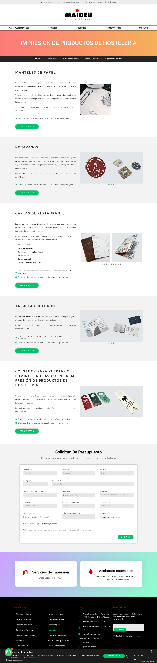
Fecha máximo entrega (71, 513)
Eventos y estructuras (56, 614)
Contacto (143, 28)
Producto (56, 480)
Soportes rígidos (54, 625)
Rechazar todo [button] (138, 656)
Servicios (82, 28)
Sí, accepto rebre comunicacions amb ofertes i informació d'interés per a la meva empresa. (58, 530)
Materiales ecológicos (19, 28)
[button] (53, 660)
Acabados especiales (116, 571)
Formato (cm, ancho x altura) (34, 491)
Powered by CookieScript (146, 662)
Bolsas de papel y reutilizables (59, 640)
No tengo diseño (31, 517)
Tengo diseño (45, 517)
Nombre (26, 469)
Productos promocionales (57, 635)
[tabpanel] (95, 168)
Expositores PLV (22, 646)
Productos (52, 28)
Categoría (27, 480)
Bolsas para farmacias (56, 646)
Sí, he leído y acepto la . (41, 524)
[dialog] (78, 656)
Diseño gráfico (29, 513)
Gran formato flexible (56, 619)
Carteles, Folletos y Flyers (25, 630)
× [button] (154, 651)
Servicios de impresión (50, 572)
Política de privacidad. (49, 524)
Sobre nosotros (114, 28)
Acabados (104, 491)
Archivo (103, 513)
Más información (33, 658)
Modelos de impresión (70, 502)
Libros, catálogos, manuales (26, 635)
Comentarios (105, 502)
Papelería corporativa (24, 625)
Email (102, 469)
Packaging (20, 640)
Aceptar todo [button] (114, 656)
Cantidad (27, 502)
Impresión (66, 491)
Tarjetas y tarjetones (23, 619)
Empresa (65, 469)
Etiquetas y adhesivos (24, 614)
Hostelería (52, 630)
